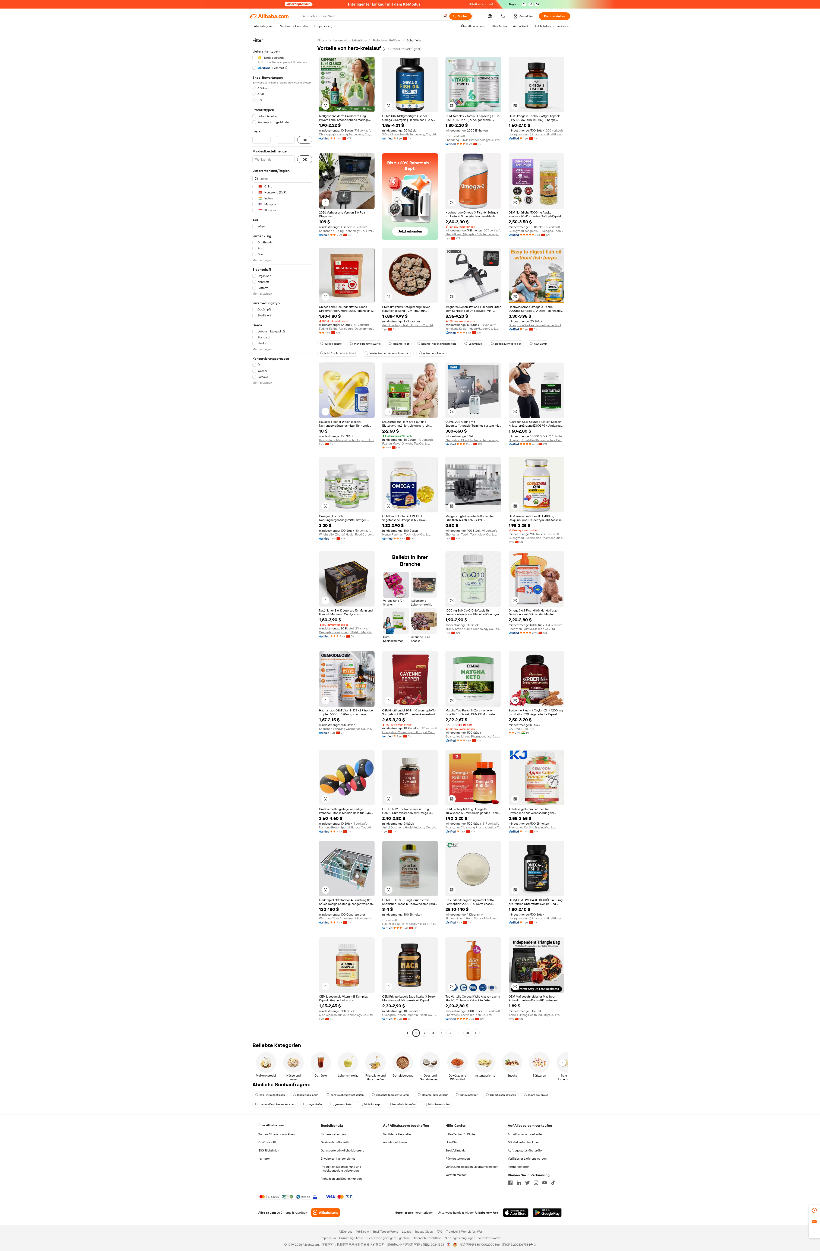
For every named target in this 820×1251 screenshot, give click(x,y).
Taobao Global (424, 1231)
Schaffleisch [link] (415, 40)
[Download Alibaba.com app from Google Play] (547, 1212)
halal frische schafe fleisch (340, 353)
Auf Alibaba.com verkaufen (525, 1134)
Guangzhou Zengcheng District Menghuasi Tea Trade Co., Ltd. (347, 632)
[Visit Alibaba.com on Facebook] (510, 1182)
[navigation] (282, 537)
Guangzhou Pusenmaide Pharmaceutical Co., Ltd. (536, 538)
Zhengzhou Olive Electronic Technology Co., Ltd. (473, 440)
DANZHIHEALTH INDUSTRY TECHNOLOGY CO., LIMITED (410, 924)
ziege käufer (315, 1104)
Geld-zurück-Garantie (335, 1142)
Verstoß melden (456, 1174)
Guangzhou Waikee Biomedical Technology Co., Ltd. (536, 325)
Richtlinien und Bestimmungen (341, 1178)
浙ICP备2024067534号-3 (519, 1244)
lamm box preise (538, 1094)
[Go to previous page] (407, 1033)
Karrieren (264, 1158)
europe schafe (333, 343)
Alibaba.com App (487, 1212)
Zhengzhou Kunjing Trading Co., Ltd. (532, 827)
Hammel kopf (401, 343)
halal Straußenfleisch (272, 1094)
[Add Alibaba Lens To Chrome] (325, 1212)
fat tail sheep (372, 1104)
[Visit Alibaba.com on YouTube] (544, 1182)
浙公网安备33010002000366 (480, 1244)
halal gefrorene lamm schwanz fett (390, 353)
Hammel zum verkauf (435, 1094)
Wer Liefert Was (472, 1231)
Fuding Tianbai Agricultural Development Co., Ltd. (347, 328)
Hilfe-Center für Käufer (460, 1134)
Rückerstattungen (457, 1158)
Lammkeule (476, 343)
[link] (814, 1210)
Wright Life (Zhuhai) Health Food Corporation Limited (347, 534)
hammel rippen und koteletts (438, 343)
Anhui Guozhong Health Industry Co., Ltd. (409, 827)
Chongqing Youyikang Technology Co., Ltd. (347, 134)
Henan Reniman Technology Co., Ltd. (406, 534)
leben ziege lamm (307, 1094)
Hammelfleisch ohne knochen (277, 1104)
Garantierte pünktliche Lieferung (342, 1150)
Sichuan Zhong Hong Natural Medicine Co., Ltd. (473, 918)
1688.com (362, 1231)
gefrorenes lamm (433, 353)
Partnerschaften (519, 1166)
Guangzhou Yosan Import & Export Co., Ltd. (410, 732)
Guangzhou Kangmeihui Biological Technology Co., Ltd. (536, 231)
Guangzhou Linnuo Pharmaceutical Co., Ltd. (473, 736)
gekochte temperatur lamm (393, 1094)
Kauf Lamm (541, 343)
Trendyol (452, 1231)
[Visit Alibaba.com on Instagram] (536, 1182)
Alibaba (322, 40)
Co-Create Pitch (269, 1142)
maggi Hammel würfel (367, 343)
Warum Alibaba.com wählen (276, 1134)
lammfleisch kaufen (404, 1104)
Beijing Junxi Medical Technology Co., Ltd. (346, 440)
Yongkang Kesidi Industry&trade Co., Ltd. (472, 328)
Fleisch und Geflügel (386, 40)
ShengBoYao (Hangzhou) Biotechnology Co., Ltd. (473, 234)
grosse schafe (343, 1104)
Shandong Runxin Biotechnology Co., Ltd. (472, 140)
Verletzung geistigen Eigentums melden (471, 1166)
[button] (445, 16)
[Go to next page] (476, 1033)
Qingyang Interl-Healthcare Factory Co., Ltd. (536, 440)
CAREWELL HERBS (521, 728)
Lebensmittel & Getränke (350, 40)
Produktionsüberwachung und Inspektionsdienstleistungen (341, 1168)
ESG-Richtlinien (268, 1150)
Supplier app (404, 1212)
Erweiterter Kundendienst (338, 1158)
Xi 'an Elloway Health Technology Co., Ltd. (409, 134)
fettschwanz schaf (439, 1104)
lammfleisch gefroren (503, 1094)
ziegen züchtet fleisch (508, 343)
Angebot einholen (395, 1142)
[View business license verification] (449, 1244)
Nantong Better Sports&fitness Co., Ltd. (345, 827)
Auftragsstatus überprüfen (525, 1150)
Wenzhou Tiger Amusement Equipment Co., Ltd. (347, 918)
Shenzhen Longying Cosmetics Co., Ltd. (345, 728)
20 (467, 1033)
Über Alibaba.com (271, 1125)
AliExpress (345, 1231)
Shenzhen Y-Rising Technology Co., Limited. (347, 231)
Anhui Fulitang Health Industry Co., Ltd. (407, 325)
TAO (439, 1231)
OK (305, 140)
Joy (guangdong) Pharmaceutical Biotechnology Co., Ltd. (536, 134)
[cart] (504, 17)
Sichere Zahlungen (333, 1134)
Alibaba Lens (267, 1212)
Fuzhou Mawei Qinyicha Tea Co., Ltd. (406, 443)
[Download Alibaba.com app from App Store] (516, 1212)
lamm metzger (469, 1094)
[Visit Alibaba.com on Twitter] (527, 1182)
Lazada (406, 1231)
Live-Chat (451, 1142)
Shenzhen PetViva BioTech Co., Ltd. (532, 629)
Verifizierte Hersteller (397, 1134)
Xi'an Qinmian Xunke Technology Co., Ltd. (472, 629)
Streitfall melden (456, 1150)
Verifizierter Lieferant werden (527, 1158)
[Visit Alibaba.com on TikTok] (553, 1182)
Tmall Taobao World (385, 1231)
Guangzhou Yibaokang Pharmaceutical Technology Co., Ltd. (473, 827)
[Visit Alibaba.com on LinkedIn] (518, 1182)
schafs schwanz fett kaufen (347, 1094)
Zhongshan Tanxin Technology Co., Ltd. (471, 534)
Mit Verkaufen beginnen (524, 1142)
